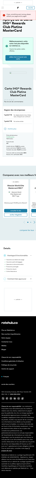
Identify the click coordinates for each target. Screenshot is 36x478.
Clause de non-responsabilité (11, 357)
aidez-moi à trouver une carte (18, 58)
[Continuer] (34, 222)
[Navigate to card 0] (27, 222)
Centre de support (7, 369)
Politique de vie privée (9, 365)
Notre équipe (5, 338)
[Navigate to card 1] (30, 222)
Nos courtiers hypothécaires (10, 334)
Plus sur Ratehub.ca (8, 330)
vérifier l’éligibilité (16, 215)
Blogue (3, 349)
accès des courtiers (7, 384)
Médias (3, 346)
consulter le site (15, 211)
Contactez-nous (6, 342)
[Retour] (24, 222)
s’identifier (30, 7)
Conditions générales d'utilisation (12, 361)
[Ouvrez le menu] (2, 7)
